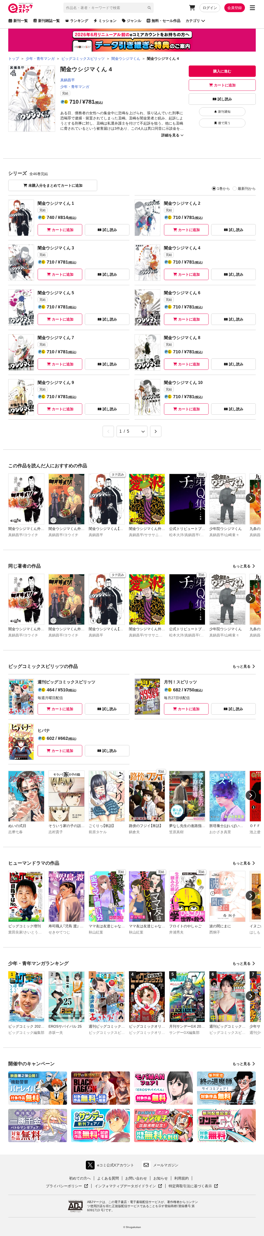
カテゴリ (193, 21)
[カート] (192, 7)
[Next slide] (250, 498)
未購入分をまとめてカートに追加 (55, 185)
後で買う (224, 123)
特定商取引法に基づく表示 (193, 1186)
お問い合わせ (136, 1178)
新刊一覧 (20, 21)
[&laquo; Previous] (108, 431)
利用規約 (181, 1178)
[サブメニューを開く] (252, 7)
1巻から (223, 188)
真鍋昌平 (67, 80)
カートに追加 (225, 85)
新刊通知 (224, 111)
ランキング (79, 21)
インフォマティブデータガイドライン (125, 1186)
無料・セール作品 (166, 21)
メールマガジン (165, 1165)
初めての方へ (80, 1178)
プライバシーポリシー (67, 1186)
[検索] (149, 8)
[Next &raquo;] (155, 431)
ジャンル (134, 21)
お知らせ (160, 1178)
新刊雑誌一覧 (49, 21)
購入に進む (222, 71)
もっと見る (242, 566)
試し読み (225, 99)
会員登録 (234, 8)
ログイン (210, 8)
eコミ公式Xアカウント (111, 1166)
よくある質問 (108, 1178)
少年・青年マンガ (74, 87)
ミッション (107, 21)
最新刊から (247, 188)
